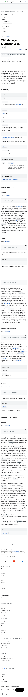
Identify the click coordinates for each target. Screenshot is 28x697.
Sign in (24, 1)
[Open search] (18, 2)
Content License (15, 551)
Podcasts (3, 582)
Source (2, 575)
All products (4, 681)
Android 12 (3, 632)
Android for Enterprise (6, 571)
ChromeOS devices (5, 610)
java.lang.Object (5, 60)
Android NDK (4, 650)
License (7, 686)
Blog (2, 580)
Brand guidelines (15, 686)
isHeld (4, 113)
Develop (13, 11)
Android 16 (3, 623)
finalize (10, 163)
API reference (6, 7)
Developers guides (5, 643)
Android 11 (3, 635)
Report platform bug (5, 656)
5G (2, 600)
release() (18, 104)
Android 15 (3, 625)
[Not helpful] (12, 14)
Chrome (3, 674)
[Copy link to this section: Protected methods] (18, 418)
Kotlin (20, 49)
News (2, 578)
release (5, 124)
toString (5, 150)
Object (8, 56)
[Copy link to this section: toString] (7, 384)
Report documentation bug (7, 658)
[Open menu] (2, 1)
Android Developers (5, 11)
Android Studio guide (6, 641)
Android (3, 568)
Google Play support (5, 660)
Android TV (3, 615)
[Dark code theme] (26, 199)
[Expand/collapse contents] (9, 18)
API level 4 (7, 36)
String (4, 146)
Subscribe (20, 690)
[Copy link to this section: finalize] (7, 423)
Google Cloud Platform (6, 679)
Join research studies (6, 663)
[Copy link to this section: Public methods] (15, 187)
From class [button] (10, 179)
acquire (5, 102)
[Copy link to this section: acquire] (7, 192)
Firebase (3, 676)
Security (3, 573)
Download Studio (5, 647)
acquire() (7, 303)
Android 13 (3, 630)
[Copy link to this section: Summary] (10, 90)
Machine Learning (5, 590)
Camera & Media (5, 595)
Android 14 (3, 628)
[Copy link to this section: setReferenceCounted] (17, 329)
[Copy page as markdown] (7, 47)
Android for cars (5, 612)
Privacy (2, 597)
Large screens (4, 606)
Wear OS (3, 608)
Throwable (5, 533)
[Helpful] (10, 14)
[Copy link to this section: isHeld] (6, 238)
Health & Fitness (4, 593)
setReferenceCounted (8, 137)
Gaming (3, 588)
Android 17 (3, 621)
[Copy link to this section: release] (7, 274)
